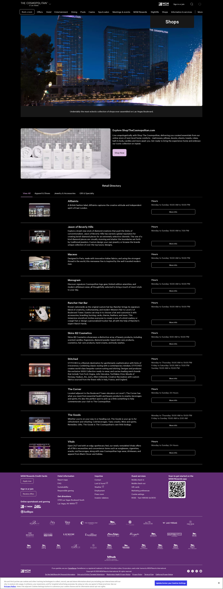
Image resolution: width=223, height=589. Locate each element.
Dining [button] (74, 11)
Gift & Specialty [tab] (87, 193)
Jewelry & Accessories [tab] (64, 193)
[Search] (192, 4)
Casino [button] (92, 11)
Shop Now (119, 152)
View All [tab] (26, 193)
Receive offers (28, 493)
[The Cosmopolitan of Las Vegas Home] (34, 4)
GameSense (72, 568)
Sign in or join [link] (178, 4)
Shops (165, 11)
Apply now (27, 481)
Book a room (27, 12)
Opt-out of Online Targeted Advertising (91, 574)
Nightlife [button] (155, 11)
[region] (111, 583)
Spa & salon (103, 11)
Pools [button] (83, 11)
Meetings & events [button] (121, 11)
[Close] (219, 583)
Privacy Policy (137, 574)
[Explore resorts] (50, 4)
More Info (173, 212)
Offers (40, 11)
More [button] (200, 11)
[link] (164, 4)
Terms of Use (149, 574)
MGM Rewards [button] (140, 11)
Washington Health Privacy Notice (118, 574)
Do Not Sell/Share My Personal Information (60, 574)
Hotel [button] (48, 11)
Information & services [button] (181, 11)
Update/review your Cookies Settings (171, 583)
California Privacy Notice (164, 574)
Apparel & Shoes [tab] (42, 193)
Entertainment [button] (61, 11)
